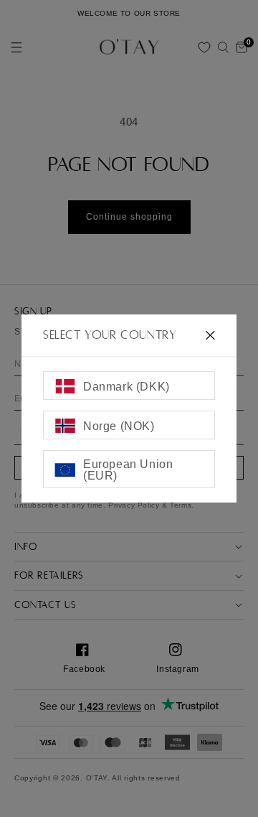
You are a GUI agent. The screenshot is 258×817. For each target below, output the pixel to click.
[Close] (210, 335)
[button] (223, 47)
